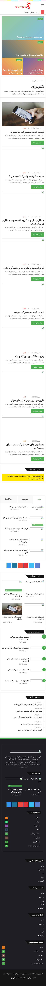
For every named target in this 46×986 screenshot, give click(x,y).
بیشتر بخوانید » (37, 142)
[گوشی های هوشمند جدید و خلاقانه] (36, 532)
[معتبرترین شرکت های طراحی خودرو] (37, 651)
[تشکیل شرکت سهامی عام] (36, 510)
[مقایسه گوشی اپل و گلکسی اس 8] (23, 158)
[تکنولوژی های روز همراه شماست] (34, 609)
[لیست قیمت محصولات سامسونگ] (23, 114)
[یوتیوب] (20, 565)
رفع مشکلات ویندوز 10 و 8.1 (29, 356)
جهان (37, 818)
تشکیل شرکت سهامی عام (18, 507)
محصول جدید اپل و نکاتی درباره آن (15, 518)
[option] (23, 45)
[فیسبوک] (37, 565)
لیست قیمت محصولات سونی (29, 312)
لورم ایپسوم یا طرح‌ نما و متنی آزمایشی (23, 268)
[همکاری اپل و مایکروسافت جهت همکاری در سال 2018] (23, 202)
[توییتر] (31, 565)
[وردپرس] (14, 565)
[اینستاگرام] (9, 565)
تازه (39, 499)
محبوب (25, 499)
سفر (37, 822)
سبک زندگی (35, 834)
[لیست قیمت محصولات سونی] (23, 294)
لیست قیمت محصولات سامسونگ (29, 37)
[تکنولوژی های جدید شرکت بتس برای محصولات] (23, 427)
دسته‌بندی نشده (33, 846)
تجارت (37, 838)
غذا (38, 830)
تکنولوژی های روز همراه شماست (17, 681)
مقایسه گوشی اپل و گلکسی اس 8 (29, 55)
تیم (43, 874)
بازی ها (36, 826)
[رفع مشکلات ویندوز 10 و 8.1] (23, 338)
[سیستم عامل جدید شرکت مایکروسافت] (36, 542)
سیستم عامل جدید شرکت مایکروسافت (26, 12)
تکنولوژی (40, 18)
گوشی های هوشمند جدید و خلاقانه (16, 528)
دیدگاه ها (8, 499)
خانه (41, 81)
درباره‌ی (41, 870)
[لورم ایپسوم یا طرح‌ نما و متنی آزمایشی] (23, 250)
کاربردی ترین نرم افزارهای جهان (27, 400)
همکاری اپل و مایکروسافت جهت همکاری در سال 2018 (34, 72)
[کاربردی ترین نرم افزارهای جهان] (23, 383)
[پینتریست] (25, 565)
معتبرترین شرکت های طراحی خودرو (15, 648)
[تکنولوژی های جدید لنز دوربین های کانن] (36, 553)
